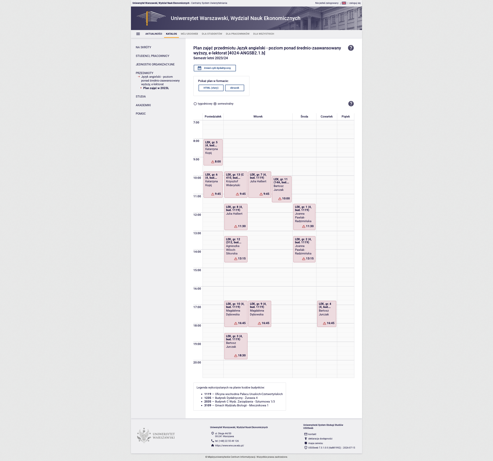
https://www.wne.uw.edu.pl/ (229, 445)
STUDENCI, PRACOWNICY (152, 56)
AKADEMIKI (143, 105)
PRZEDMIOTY (144, 73)
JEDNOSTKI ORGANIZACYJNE (155, 64)
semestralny (225, 103)
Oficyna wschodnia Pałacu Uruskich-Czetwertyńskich (249, 394)
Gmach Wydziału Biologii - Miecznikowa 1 (241, 405)
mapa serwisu (315, 443)
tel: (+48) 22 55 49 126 (227, 441)
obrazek (234, 87)
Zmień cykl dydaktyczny (217, 68)
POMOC (141, 113)
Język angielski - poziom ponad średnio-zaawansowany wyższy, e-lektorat (160, 80)
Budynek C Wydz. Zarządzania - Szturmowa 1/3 (245, 401)
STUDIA (141, 96)
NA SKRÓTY (143, 47)
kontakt (312, 434)
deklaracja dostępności (320, 438)
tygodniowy (205, 103)
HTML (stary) (211, 87)
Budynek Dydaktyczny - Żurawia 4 (236, 398)
